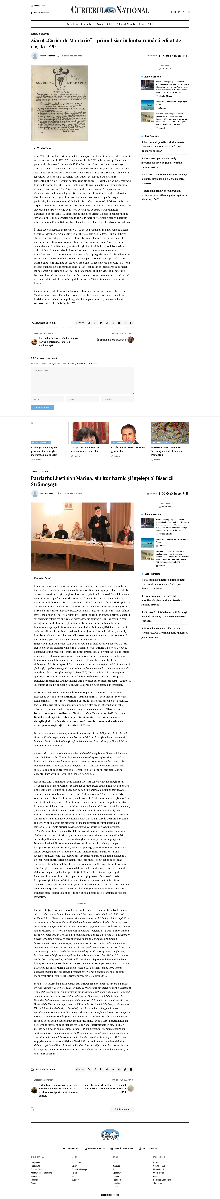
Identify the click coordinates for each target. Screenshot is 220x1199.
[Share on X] (163, 56)
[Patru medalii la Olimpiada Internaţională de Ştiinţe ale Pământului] (170, 433)
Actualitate (162, 108)
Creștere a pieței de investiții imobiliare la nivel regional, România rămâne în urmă (162, 163)
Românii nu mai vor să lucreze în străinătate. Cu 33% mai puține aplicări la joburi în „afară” (164, 195)
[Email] (179, 56)
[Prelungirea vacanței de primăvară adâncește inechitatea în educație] (50, 433)
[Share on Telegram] (113, 322)
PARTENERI (159, 1156)
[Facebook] (171, 12)
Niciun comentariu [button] (123, 1109)
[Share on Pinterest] (167, 56)
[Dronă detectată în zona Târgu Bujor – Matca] (147, 105)
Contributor (50, 56)
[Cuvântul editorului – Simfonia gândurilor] (130, 433)
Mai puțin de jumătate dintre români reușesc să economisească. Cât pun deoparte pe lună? (163, 146)
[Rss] (183, 12)
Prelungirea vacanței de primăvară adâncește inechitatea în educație (44, 451)
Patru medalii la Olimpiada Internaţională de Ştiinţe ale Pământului (167, 451)
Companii (162, 128)
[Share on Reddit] (107, 322)
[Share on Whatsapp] (171, 56)
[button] (47, 6)
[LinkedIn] (179, 12)
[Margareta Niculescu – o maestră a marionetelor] (90, 433)
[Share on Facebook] (159, 56)
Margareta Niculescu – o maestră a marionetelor (85, 449)
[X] (175, 12)
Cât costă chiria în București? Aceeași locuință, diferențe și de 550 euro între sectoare (164, 179)
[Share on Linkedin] (175, 56)
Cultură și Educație (40, 34)
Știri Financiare (152, 136)
